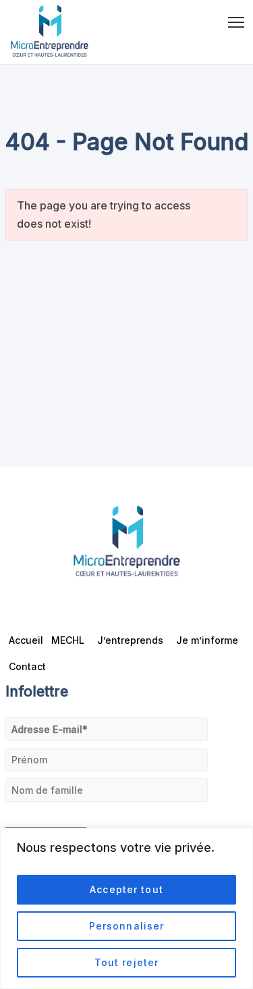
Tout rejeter (126, 962)
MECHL (67, 640)
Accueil (26, 640)
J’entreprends (130, 640)
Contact (27, 666)
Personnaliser (127, 926)
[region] (126, 908)
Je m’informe (207, 640)
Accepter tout (126, 889)
